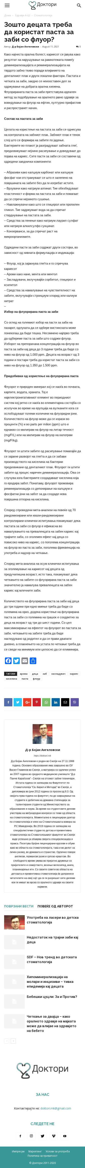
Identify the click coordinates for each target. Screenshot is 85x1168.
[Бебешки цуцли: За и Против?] (14, 1001)
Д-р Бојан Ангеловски (25, 46)
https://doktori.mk (42, 755)
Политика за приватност (42, 1155)
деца (35, 673)
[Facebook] (20, 1136)
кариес (74, 673)
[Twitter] (42, 1136)
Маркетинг (35, 1151)
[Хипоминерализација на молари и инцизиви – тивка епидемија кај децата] (14, 982)
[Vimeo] (54, 1136)
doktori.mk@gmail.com (55, 1108)
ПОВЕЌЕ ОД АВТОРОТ (55, 906)
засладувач (58, 673)
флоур (36, 678)
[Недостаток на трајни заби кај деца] (14, 942)
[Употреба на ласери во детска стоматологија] (14, 922)
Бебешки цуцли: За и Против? (52, 997)
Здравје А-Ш (22, 15)
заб (45, 673)
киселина (11, 678)
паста (25, 678)
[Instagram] (31, 1136)
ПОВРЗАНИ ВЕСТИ (18, 906)
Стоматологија (43, 15)
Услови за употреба (58, 1151)
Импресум (18, 1151)
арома (23, 673)
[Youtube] (65, 1136)
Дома (7, 15)
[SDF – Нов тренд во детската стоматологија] (14, 962)
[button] (79, 5)
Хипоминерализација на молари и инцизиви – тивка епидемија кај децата (50, 981)
